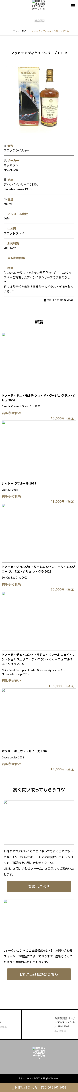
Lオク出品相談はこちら (39, 974)
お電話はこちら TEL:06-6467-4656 (40, 1087)
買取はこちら (39, 886)
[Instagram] (36, 1065)
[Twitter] (41, 1065)
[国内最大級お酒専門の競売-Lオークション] (39, 5)
